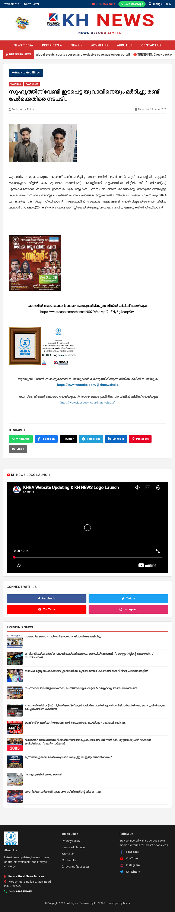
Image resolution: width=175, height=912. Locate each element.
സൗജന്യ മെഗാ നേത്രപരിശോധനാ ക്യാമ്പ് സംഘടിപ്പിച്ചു (63, 636)
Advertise (99, 45)
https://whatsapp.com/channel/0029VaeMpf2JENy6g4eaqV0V (87, 312)
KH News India (105, 4)
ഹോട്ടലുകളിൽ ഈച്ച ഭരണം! (43, 774)
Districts (51, 45)
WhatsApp (23, 438)
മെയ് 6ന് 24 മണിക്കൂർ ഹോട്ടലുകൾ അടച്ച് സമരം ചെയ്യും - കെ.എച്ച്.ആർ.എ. (75, 722)
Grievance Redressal (75, 866)
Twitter (69, 438)
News (75, 45)
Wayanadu (32, 84)
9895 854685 (24, 891)
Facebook (48, 438)
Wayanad (15, 84)
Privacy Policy (71, 841)
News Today (24, 45)
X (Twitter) (133, 871)
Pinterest (142, 438)
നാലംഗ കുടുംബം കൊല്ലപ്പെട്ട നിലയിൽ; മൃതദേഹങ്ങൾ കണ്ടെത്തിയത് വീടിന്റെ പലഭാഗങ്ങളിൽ (86, 670)
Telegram (93, 438)
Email (20, 448)
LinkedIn (118, 438)
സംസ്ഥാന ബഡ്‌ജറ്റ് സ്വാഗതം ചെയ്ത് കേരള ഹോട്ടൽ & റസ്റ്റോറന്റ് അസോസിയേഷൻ (81, 688)
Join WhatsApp (134, 4)
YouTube (49, 609)
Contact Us (151, 45)
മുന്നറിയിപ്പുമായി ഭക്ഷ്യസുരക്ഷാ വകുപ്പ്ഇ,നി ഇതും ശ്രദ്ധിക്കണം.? (68, 757)
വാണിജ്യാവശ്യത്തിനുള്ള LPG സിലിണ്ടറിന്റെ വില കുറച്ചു (63, 791)
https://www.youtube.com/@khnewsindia (87, 385)
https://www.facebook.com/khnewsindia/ (87, 402)
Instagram (130, 609)
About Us (125, 45)
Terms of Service (73, 847)
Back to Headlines (27, 72)
